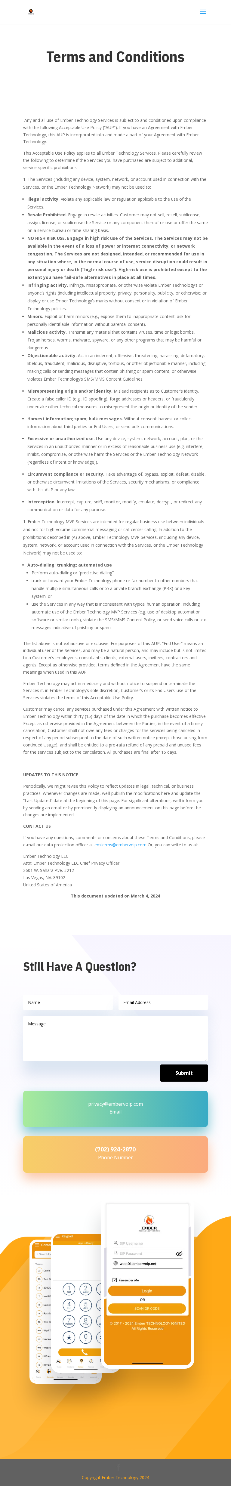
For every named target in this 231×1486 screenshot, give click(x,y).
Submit (184, 1073)
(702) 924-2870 (115, 1149)
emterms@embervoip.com (120, 845)
